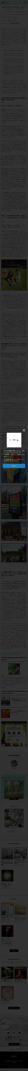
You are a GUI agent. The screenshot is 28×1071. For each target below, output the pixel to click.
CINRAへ (14, 466)
